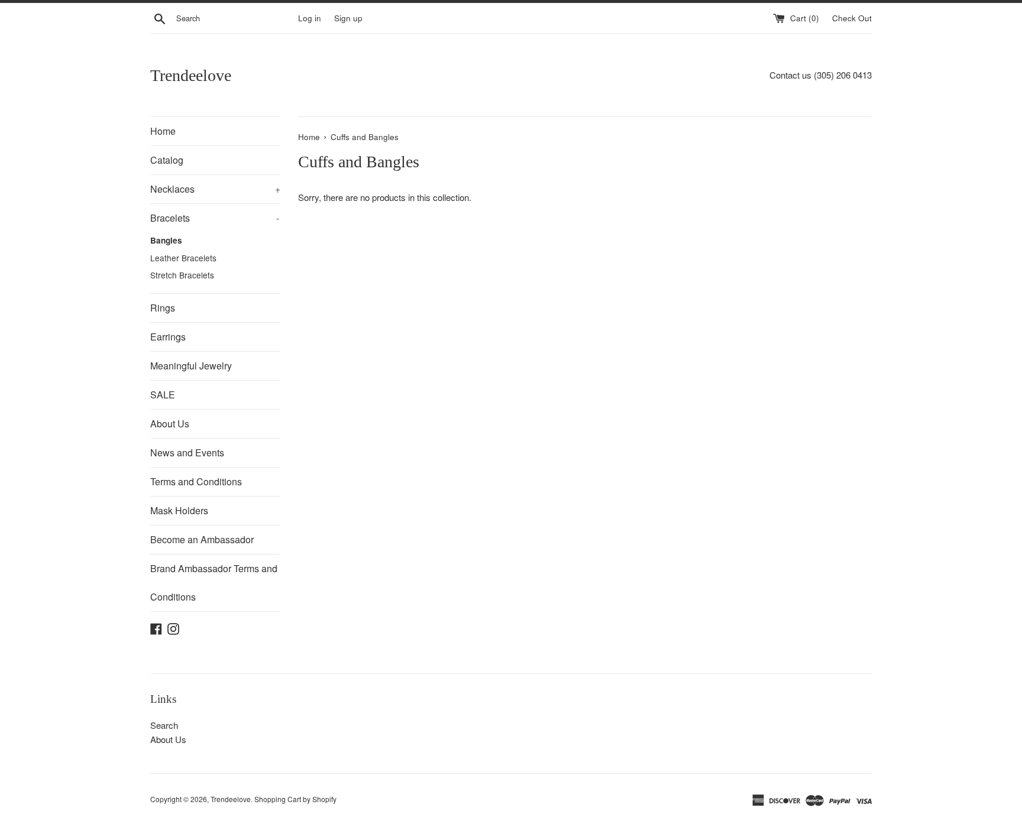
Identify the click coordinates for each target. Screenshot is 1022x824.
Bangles (166, 240)
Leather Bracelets (183, 258)
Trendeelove (190, 75)
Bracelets (214, 218)
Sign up (348, 18)
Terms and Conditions (196, 481)
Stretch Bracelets (182, 275)
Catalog (166, 160)
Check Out (852, 18)
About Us (169, 423)
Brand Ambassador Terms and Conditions (213, 583)
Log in (309, 18)
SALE (162, 394)
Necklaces (215, 189)
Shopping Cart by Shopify (295, 799)
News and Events (187, 452)
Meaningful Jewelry (191, 365)
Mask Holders (179, 510)
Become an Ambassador (202, 539)
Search (164, 725)
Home (163, 131)
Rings (162, 307)
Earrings (168, 336)
